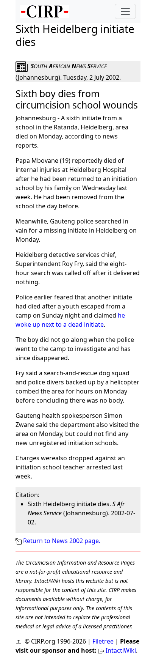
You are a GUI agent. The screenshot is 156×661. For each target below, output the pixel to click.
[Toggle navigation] (125, 11)
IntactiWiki (121, 650)
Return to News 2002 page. (61, 541)
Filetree (103, 641)
